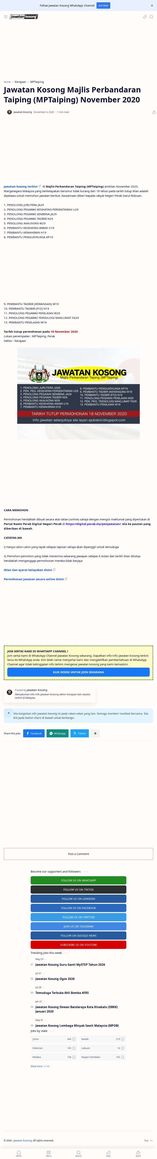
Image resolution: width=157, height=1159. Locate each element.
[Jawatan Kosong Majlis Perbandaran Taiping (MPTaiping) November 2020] (78, 394)
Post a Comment (78, 854)
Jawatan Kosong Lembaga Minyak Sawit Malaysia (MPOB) (77, 1025)
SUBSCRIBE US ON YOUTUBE (78, 945)
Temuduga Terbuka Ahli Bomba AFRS (62, 993)
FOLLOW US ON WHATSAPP (78, 880)
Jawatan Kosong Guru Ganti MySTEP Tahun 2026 (70, 965)
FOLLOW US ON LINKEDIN (78, 899)
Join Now (103, 5)
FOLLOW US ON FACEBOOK (78, 908)
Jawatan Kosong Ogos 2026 (55, 979)
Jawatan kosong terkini (21, 186)
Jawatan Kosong (22, 1140)
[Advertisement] (78, 51)
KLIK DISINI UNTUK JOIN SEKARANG (78, 672)
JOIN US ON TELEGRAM (78, 926)
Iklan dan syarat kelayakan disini (28, 570)
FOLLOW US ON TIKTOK (78, 889)
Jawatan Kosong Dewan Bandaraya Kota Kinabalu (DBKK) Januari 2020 (76, 1009)
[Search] (151, 17)
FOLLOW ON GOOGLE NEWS (78, 935)
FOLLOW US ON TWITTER (79, 917)
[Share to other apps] (95, 733)
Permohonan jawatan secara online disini (34, 579)
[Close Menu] (152, 5)
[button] (145, 17)
